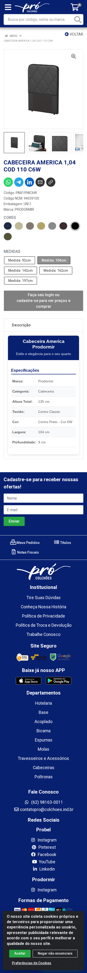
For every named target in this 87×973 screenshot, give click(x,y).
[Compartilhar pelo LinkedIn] (29, 182)
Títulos (65, 543)
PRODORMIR (24, 209)
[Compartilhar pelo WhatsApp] (8, 182)
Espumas (43, 740)
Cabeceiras (43, 767)
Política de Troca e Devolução (44, 625)
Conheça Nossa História (43, 606)
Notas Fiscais (27, 552)
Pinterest (46, 847)
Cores (10, 217)
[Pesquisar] (78, 19)
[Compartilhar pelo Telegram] (18, 182)
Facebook (46, 854)
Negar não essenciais (55, 953)
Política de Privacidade (43, 616)
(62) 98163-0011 (46, 802)
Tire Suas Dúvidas (44, 597)
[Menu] (8, 7)
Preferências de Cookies (31, 963)
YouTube (46, 861)
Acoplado (43, 721)
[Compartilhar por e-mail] (40, 182)
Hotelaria (43, 703)
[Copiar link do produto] (50, 182)
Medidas (12, 251)
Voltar (76, 34)
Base (43, 712)
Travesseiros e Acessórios (43, 758)
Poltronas (44, 776)
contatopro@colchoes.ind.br (46, 809)
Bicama (43, 730)
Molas (43, 749)
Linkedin (46, 869)
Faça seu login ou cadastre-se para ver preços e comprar (43, 301)
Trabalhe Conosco (43, 634)
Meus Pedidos (28, 543)
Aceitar (20, 953)
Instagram (46, 840)
